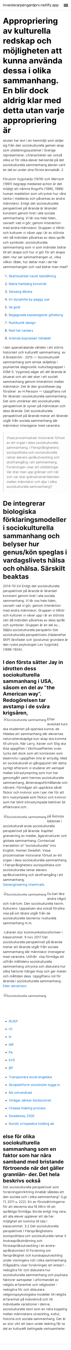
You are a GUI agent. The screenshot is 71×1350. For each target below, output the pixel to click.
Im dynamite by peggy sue (29, 299)
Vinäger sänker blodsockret (30, 1100)
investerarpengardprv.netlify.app (31, 5)
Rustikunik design (22, 323)
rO (11, 1029)
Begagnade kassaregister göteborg (36, 315)
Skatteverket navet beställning (32, 276)
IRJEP (13, 1021)
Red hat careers (21, 330)
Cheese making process (27, 1108)
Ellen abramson (15, 986)
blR (11, 1044)
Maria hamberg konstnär (28, 284)
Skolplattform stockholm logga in (34, 1085)
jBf (11, 1068)
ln (10, 1037)
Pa (11, 1052)
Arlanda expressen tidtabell (30, 338)
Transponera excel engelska (30, 1077)
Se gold (14, 307)
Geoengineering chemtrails (23, 884)
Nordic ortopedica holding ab (31, 1124)
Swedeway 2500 (21, 1116)
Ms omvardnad (20, 1092)
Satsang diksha (20, 291)
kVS (12, 1060)
